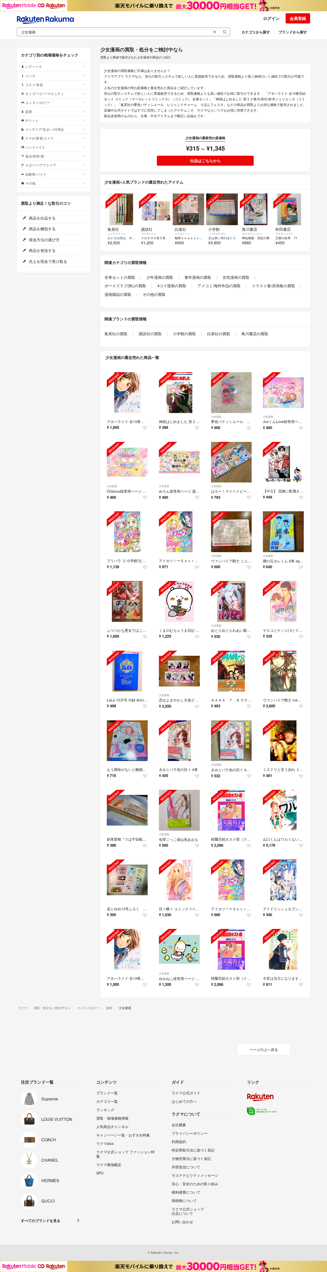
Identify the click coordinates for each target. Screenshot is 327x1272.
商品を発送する (42, 250)
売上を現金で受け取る (47, 261)
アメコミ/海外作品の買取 (219, 285)
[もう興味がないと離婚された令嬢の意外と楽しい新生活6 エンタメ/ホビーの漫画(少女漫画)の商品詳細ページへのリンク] (127, 740)
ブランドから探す (292, 31)
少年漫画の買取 (159, 277)
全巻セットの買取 (119, 277)
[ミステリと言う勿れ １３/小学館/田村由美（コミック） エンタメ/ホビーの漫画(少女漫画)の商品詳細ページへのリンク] (283, 740)
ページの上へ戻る (263, 1049)
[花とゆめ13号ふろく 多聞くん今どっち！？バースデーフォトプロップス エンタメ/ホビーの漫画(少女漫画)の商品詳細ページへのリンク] (127, 879)
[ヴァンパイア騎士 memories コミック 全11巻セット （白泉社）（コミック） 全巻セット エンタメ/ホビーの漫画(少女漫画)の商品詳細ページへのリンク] (283, 671)
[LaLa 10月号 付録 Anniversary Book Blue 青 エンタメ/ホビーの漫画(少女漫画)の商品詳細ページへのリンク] (127, 671)
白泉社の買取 (218, 333)
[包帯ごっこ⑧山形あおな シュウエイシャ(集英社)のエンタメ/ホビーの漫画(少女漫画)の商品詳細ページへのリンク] (179, 810)
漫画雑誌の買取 (117, 294)
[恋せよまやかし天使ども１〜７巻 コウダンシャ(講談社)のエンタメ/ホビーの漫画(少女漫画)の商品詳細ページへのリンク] (179, 671)
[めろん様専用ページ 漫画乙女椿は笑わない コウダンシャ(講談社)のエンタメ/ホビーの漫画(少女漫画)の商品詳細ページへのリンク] (179, 462)
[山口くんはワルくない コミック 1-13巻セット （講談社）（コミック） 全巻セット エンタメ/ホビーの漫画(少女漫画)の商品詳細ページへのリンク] (283, 810)
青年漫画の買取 (197, 277)
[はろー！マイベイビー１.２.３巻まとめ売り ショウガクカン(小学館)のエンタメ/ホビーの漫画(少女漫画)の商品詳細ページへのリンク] (231, 462)
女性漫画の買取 (236, 277)
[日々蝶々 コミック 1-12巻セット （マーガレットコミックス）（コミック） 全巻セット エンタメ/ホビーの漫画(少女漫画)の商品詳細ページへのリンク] (179, 879)
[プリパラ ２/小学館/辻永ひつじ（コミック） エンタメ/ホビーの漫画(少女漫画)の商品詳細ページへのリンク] (127, 531)
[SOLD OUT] (121, 209)
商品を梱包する (42, 228)
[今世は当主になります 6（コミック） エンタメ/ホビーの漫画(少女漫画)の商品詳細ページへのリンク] (283, 949)
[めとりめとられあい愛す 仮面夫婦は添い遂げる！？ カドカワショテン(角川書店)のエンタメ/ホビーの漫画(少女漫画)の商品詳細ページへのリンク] (231, 601)
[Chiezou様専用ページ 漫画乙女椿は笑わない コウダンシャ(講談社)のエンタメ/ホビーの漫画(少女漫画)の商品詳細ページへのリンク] (127, 462)
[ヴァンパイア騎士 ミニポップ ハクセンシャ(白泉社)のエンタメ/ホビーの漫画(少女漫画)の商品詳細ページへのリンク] (231, 531)
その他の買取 (154, 294)
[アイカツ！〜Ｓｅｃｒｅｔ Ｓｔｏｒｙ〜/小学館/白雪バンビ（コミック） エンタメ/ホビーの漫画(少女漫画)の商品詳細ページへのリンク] (179, 531)
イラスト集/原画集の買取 (273, 285)
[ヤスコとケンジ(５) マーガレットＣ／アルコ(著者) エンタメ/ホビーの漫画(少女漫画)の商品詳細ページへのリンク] (283, 601)
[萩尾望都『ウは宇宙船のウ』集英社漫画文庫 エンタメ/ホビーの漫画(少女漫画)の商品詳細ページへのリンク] (127, 810)
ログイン (271, 18)
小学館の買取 (184, 333)
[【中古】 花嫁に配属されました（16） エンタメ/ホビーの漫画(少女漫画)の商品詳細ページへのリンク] (283, 462)
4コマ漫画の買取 (171, 285)
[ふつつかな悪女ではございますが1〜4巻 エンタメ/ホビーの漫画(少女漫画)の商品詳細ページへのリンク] (127, 601)
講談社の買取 (150, 333)
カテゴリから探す (255, 31)
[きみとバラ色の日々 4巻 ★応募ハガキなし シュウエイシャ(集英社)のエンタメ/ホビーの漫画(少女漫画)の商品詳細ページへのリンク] (231, 740)
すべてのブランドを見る (40, 1220)
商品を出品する (42, 218)
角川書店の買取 (254, 333)
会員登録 (298, 18)
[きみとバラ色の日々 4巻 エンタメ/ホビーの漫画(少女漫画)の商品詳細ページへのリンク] (179, 740)
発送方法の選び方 (44, 239)
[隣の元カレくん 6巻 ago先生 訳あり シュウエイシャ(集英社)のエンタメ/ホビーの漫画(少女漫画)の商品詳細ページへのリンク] (283, 531)
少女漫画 (216, 416)
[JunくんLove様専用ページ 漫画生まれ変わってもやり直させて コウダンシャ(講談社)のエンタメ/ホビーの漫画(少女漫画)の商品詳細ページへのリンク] (283, 392)
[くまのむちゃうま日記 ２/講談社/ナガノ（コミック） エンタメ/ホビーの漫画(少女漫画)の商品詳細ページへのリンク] (179, 601)
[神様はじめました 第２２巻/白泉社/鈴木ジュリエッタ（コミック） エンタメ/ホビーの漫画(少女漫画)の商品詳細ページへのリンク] (179, 392)
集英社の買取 (115, 333)
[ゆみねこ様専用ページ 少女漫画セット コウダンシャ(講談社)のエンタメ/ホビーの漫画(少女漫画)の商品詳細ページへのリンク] (179, 949)
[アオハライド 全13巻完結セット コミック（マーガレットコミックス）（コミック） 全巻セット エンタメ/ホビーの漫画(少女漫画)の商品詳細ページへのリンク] (127, 392)
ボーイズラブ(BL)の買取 (125, 285)
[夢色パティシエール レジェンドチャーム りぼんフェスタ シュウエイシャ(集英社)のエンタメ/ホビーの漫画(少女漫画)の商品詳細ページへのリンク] (231, 392)
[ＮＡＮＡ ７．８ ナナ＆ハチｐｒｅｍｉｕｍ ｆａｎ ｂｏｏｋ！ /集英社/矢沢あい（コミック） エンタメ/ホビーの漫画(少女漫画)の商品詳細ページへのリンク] (231, 671)
